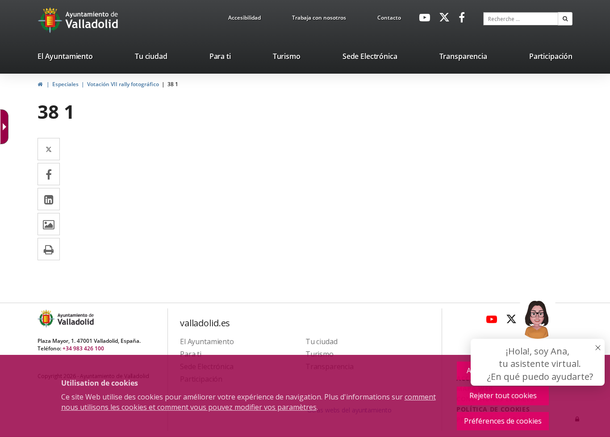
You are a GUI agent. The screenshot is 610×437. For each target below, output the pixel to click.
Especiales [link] (65, 84)
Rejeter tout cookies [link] (503, 395)
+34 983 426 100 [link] (83, 348)
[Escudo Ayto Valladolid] (47, 318)
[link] (244, 19)
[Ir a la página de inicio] (51, 20)
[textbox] (520, 18)
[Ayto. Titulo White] (92, 20)
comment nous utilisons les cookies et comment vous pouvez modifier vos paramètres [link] (248, 402)
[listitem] (65, 58)
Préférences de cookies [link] (503, 421)
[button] (565, 18)
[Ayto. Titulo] (75, 318)
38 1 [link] (172, 84)
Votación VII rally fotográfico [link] (123, 84)
